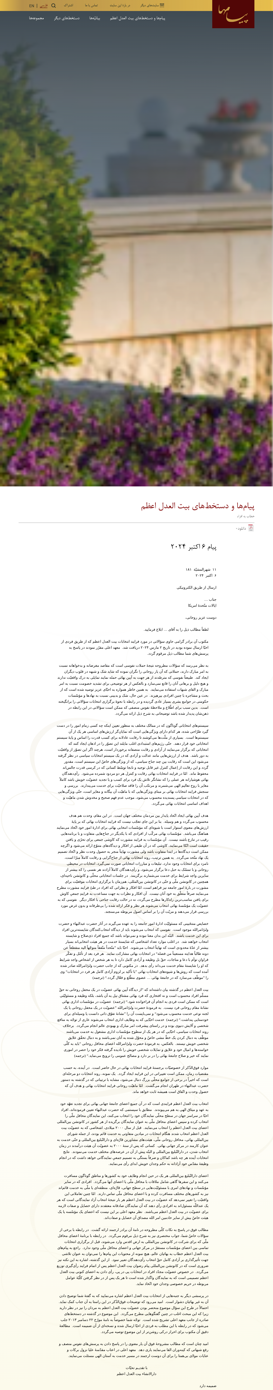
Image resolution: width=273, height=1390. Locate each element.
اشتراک (68, 6)
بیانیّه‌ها (94, 18)
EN (31, 6)
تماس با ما (91, 6)
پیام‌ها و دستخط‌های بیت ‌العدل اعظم (137, 18)
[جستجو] (53, 5)
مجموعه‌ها (36, 18)
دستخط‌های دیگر (66, 18)
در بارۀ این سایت (120, 6)
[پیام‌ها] (233, 14)
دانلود (242, 528)
